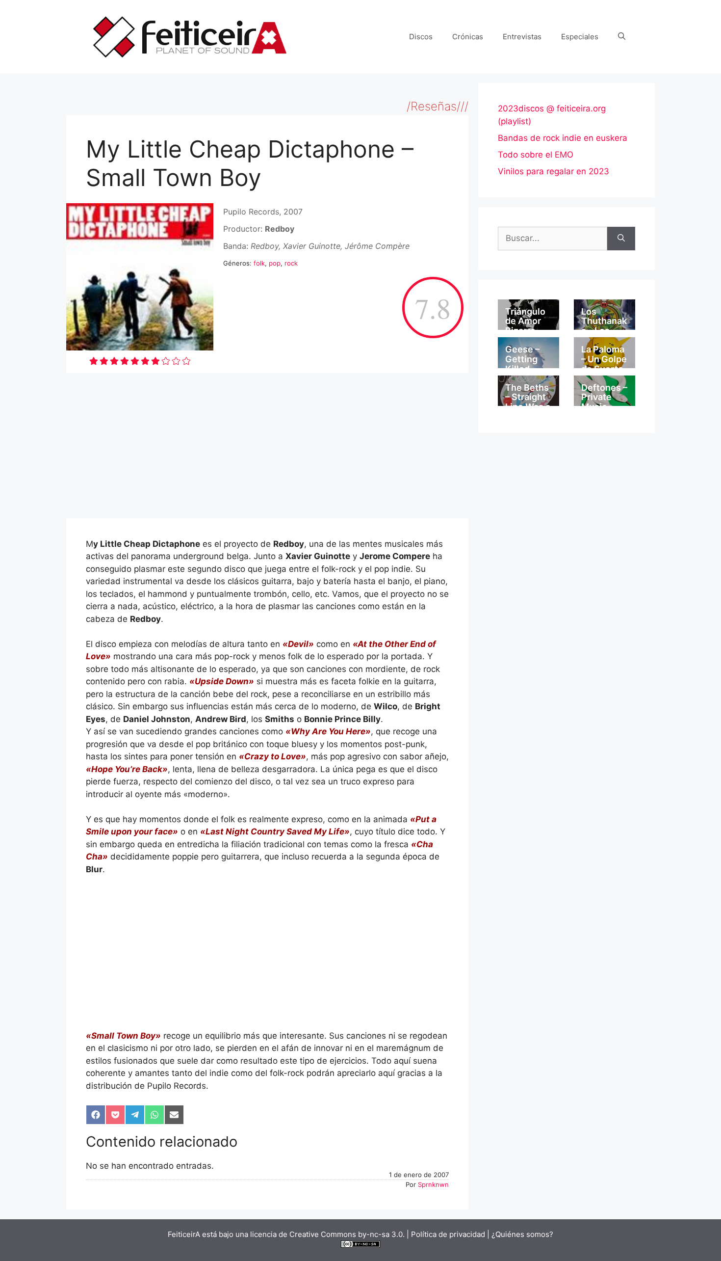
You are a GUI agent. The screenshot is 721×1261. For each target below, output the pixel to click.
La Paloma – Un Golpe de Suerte (604, 359)
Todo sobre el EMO (535, 155)
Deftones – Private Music (604, 397)
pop (275, 263)
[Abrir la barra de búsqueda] (621, 37)
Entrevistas (522, 36)
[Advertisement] (267, 445)
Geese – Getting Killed (522, 359)
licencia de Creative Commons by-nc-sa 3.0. (327, 1234)
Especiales (579, 36)
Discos (421, 36)
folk (259, 263)
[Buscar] (621, 238)
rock (291, 263)
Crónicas (467, 36)
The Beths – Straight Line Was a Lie (527, 402)
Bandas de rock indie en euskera (562, 138)
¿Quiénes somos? (522, 1234)
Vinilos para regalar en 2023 (553, 171)
